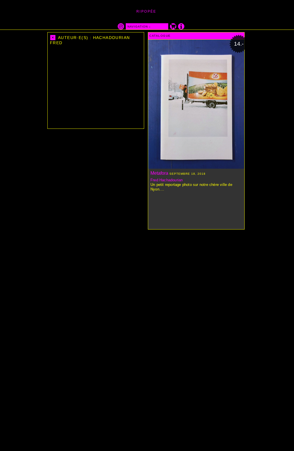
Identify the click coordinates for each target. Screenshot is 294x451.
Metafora (159, 173)
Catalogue (160, 35)
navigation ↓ (139, 26)
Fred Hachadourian (166, 180)
